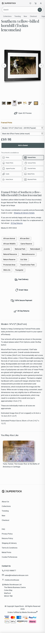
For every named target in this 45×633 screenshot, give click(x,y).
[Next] (41, 65)
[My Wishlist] (30, 3)
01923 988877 (10, 571)
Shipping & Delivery (9, 543)
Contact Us (6, 566)
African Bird (24, 238)
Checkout (33, 16)
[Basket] (35, 3)
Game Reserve (26, 244)
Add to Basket (23, 145)
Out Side (23, 259)
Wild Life (6, 270)
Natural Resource (10, 254)
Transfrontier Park (27, 265)
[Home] (9, 3)
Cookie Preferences (9, 557)
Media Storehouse (29, 612)
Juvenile (6, 249)
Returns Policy (7, 538)
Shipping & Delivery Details (24, 213)
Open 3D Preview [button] (25, 113)
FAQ (3, 529)
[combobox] (19, 10)
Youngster (19, 270)
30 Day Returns (17, 223)
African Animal (9, 238)
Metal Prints (6, 552)
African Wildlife (9, 244)
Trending (17, 16)
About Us (5, 502)
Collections (7, 16)
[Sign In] (40, 3)
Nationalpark (35, 249)
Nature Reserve (9, 259)
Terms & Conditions (9, 548)
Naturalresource (28, 254)
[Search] (40, 10)
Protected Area (9, 265)
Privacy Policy (7, 534)
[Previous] (4, 65)
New (25, 16)
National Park (20, 249)
